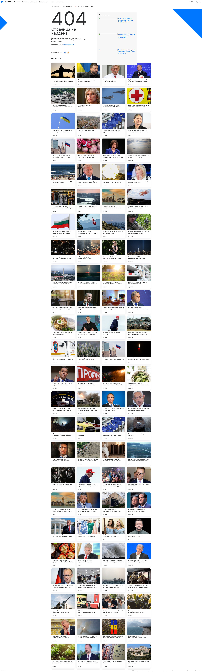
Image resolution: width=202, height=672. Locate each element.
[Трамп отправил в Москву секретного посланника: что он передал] (88, 175)
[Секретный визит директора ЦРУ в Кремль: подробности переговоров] (63, 378)
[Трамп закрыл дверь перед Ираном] (113, 327)
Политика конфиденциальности (164, 670)
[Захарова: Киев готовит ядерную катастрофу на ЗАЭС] (139, 175)
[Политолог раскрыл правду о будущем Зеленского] (88, 74)
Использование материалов (178, 670)
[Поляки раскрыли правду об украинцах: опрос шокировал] (113, 125)
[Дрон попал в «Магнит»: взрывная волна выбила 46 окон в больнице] (63, 352)
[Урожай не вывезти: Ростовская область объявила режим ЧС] (88, 201)
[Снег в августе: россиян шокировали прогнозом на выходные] (88, 352)
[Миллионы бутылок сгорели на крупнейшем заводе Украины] (63, 428)
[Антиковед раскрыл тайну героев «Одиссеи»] (139, 656)
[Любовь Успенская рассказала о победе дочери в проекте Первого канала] (113, 529)
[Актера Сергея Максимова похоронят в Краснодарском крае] (139, 352)
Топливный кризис (88, 6)
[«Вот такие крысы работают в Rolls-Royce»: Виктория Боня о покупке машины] (139, 125)
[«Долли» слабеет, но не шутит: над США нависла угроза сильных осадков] (113, 555)
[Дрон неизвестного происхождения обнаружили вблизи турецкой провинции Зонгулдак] (139, 631)
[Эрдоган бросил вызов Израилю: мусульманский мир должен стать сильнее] (88, 302)
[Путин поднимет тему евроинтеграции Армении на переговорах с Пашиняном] (139, 302)
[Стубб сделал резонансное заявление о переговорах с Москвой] (63, 454)
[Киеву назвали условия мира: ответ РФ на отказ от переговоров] (113, 74)
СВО (78, 6)
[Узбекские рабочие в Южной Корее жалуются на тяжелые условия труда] (88, 580)
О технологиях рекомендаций (148, 670)
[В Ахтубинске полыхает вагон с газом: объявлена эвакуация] (88, 605)
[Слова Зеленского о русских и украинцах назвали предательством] (139, 529)
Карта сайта (198, 670)
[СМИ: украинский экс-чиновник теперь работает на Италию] (88, 327)
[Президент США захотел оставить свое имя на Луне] (63, 631)
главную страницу (68, 44)
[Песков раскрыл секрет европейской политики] (88, 555)
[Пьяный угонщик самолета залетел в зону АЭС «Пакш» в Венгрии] (113, 100)
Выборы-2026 (58, 6)
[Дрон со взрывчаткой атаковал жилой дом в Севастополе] (63, 277)
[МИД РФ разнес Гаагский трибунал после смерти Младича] (113, 352)
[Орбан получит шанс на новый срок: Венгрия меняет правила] (139, 74)
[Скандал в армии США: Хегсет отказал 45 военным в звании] (88, 504)
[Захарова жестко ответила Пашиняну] (88, 100)
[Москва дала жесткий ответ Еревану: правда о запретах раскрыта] (63, 150)
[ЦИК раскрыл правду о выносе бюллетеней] (113, 656)
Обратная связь (190, 670)
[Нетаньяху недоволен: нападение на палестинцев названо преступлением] (139, 403)
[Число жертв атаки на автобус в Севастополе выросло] (139, 201)
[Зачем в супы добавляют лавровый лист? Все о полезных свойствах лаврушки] (139, 378)
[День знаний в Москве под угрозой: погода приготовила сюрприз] (113, 251)
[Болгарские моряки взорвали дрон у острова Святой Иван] (63, 226)
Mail (2, 670)
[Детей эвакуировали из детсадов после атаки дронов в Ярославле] (113, 302)
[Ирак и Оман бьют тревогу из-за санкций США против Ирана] (113, 580)
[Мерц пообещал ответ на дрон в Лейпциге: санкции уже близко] (63, 580)
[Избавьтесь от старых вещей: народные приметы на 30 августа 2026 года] (63, 201)
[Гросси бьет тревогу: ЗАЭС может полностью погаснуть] (113, 403)
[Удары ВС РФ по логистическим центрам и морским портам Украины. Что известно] (63, 479)
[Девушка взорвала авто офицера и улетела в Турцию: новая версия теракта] (139, 100)
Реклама (13, 670)
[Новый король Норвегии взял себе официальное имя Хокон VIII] (88, 656)
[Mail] (2, 2)
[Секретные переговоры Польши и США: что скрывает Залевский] (139, 327)
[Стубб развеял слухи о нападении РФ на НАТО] (139, 479)
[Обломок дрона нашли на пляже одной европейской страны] (113, 631)
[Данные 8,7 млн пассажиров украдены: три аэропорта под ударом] (63, 504)
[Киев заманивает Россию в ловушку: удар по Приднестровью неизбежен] (113, 150)
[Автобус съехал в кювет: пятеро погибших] (88, 428)
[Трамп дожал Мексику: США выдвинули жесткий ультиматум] (88, 479)
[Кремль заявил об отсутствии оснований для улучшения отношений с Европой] (139, 555)
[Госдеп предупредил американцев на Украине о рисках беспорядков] (113, 504)
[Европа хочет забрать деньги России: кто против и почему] (113, 428)
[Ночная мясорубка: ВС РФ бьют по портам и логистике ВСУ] (139, 226)
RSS (133, 670)
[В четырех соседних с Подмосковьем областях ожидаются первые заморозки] (139, 605)
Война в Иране (69, 6)
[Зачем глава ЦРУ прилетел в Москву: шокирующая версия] (63, 403)
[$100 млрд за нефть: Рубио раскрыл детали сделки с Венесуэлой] (139, 504)
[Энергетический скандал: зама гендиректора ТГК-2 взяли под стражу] (139, 580)
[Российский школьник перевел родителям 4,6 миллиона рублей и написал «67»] (63, 302)
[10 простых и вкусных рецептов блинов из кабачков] (63, 327)
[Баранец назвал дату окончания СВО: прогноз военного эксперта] (63, 74)
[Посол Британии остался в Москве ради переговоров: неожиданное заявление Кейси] (113, 201)
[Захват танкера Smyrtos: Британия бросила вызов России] (139, 150)
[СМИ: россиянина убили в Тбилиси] (88, 125)
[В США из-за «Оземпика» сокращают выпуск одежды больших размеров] (88, 529)
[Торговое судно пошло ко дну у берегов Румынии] (63, 175)
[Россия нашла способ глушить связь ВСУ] (139, 428)
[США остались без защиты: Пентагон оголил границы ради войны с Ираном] (63, 529)
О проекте (138, 670)
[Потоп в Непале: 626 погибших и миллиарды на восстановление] (88, 454)
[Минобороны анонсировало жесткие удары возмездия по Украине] (88, 403)
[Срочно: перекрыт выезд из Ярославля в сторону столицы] (63, 251)
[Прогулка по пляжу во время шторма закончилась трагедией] (88, 277)
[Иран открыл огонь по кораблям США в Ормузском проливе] (88, 631)
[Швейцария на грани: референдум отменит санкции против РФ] (88, 226)
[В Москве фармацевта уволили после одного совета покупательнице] (139, 277)
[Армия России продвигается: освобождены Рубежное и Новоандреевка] (63, 605)
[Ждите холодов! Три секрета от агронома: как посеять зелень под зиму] (63, 656)
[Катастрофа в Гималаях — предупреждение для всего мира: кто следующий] (63, 100)
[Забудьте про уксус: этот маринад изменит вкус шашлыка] (88, 251)
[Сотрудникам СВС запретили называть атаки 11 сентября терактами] (139, 251)
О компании (7, 670)
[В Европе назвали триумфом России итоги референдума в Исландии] (113, 479)
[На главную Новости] (7, 2)
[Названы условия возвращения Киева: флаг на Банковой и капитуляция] (63, 125)
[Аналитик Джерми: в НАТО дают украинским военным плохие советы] (113, 175)
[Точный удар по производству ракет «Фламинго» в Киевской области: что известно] (113, 378)
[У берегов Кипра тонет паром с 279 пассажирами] (113, 226)
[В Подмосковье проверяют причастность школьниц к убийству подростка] (88, 378)
